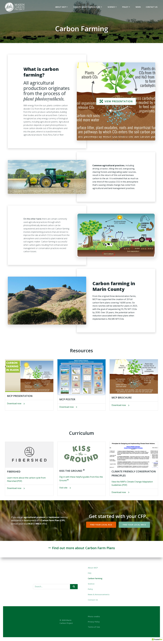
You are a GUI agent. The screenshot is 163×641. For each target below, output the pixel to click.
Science (111, 7)
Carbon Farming (95, 578)
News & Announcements (98, 594)
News (138, 7)
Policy (125, 7)
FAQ (89, 573)
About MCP (60, 7)
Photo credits (94, 616)
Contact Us (151, 7)
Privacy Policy (94, 621)
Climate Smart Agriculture (86, 7)
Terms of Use (94, 627)
